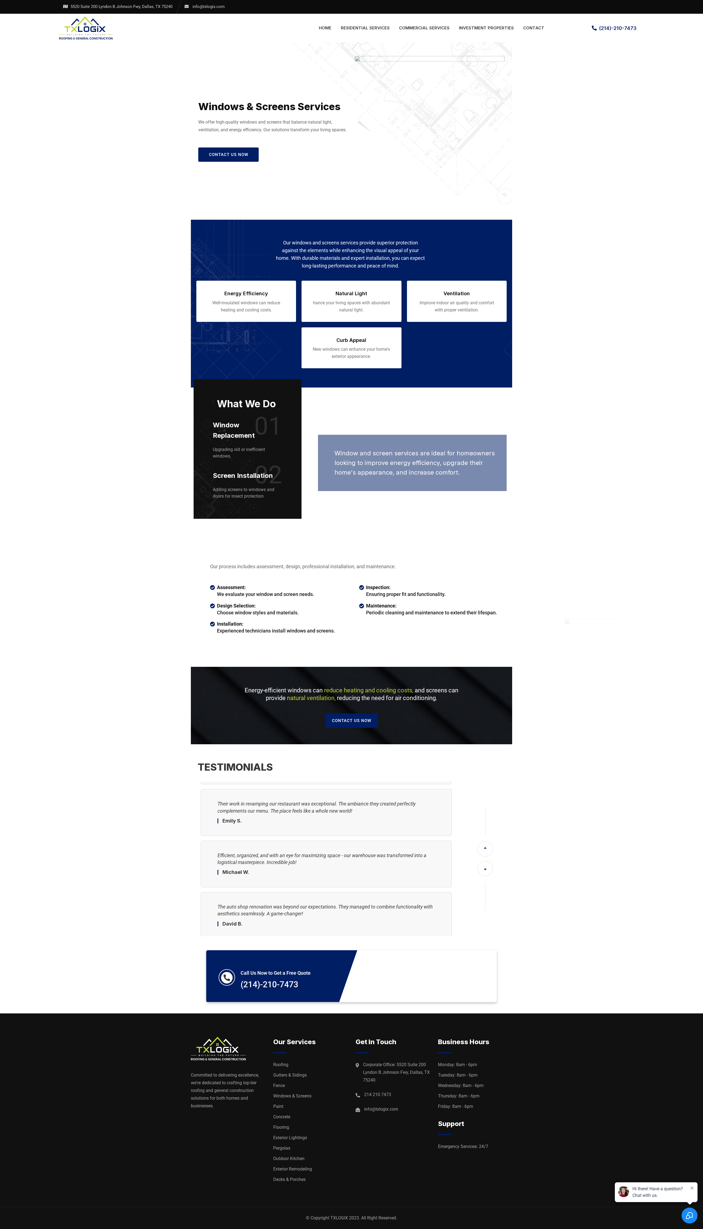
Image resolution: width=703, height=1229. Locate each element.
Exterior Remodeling (292, 1169)
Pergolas (281, 1148)
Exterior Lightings (290, 1137)
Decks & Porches (289, 1179)
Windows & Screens (292, 1096)
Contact (533, 27)
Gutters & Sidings (290, 1075)
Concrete (281, 1116)
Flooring (281, 1127)
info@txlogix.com (209, 6)
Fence (279, 1085)
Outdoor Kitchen (289, 1158)
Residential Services (365, 27)
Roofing (280, 1064)
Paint (278, 1106)
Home (325, 27)
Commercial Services (424, 27)
